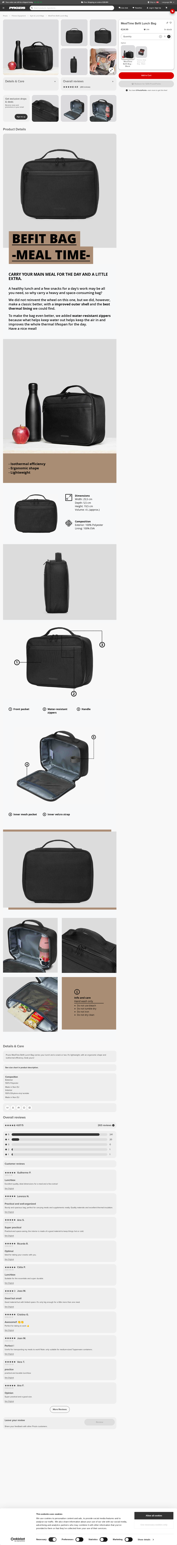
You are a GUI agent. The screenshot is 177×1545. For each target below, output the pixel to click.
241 (111, 1134)
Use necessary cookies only (153, 1525)
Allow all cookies (154, 1515)
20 (111, 1139)
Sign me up (21, 117)
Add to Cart (146, 75)
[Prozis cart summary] (166, 7)
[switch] (79, 1539)
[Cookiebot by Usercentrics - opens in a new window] (18, 1540)
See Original (9, 1188)
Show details (144, 1539)
